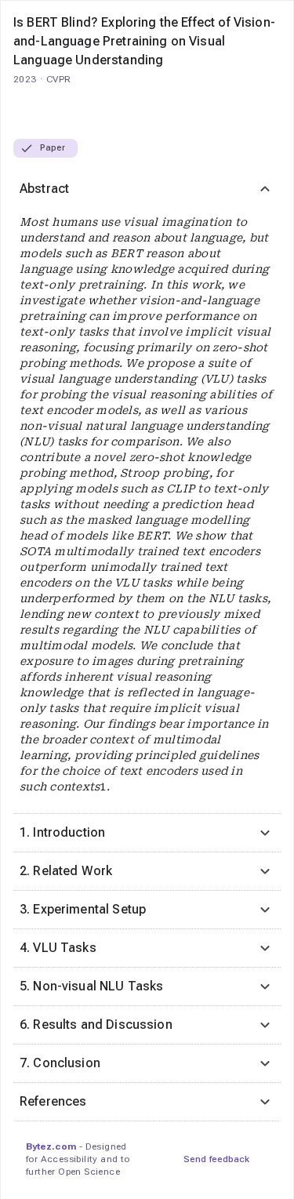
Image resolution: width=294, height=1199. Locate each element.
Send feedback (216, 1159)
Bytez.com (51, 1146)
